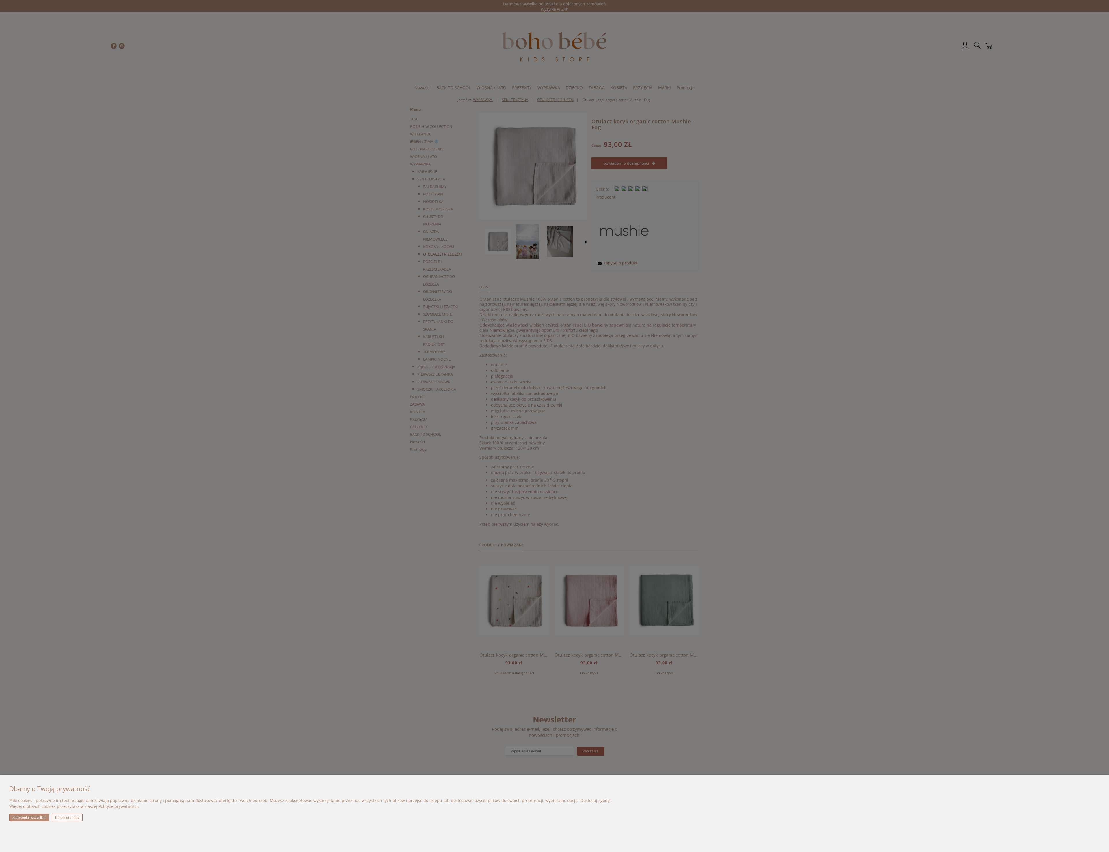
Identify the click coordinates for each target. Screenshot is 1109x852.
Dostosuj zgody (67, 818)
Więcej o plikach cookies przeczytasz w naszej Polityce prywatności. (74, 806)
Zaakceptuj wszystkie (29, 818)
